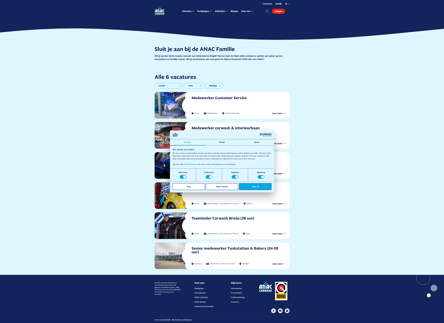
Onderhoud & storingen (204, 306)
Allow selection (222, 186)
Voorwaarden (236, 288)
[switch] (209, 177)
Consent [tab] (187, 142)
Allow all (255, 186)
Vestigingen (203, 11)
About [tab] (256, 142)
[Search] (267, 11)
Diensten (186, 11)
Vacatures (235, 302)
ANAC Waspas (200, 302)
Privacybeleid (236, 293)
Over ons (245, 11)
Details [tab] (222, 142)
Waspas (234, 11)
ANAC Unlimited (201, 297)
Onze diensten (200, 293)
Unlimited (220, 11)
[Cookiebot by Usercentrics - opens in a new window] (261, 134)
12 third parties (190, 164)
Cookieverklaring (237, 297)
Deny (189, 186)
